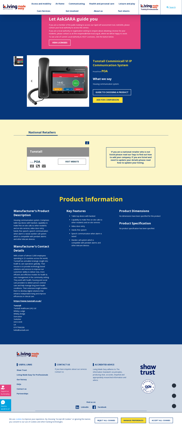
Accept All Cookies (161, 420)
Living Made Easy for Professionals (32, 375)
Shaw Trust (22, 370)
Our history (22, 379)
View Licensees (59, 42)
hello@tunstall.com (21, 330)
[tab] (42, 130)
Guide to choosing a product (112, 92)
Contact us (21, 389)
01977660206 (19, 327)
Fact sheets (124, 11)
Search (172, 7)
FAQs (19, 384)
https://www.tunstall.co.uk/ (27, 301)
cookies (19, 419)
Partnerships (22, 393)
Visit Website (72, 161)
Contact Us (59, 372)
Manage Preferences (133, 420)
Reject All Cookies (106, 420)
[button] (31, 81)
